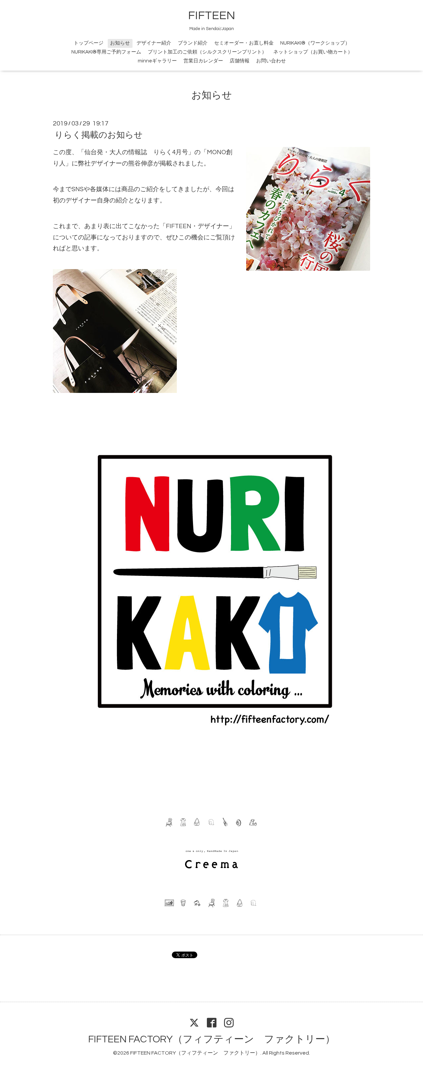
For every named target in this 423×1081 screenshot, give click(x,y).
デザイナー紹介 (153, 43)
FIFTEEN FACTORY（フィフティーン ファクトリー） (211, 1039)
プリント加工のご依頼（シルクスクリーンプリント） (207, 52)
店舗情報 (240, 60)
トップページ (88, 43)
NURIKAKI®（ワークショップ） (315, 43)
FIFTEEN (211, 15)
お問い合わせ (271, 60)
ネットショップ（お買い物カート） (313, 52)
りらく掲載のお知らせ (99, 135)
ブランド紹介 (193, 43)
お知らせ (120, 43)
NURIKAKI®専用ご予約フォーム (106, 52)
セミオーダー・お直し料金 (244, 43)
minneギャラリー (157, 60)
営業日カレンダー (203, 60)
